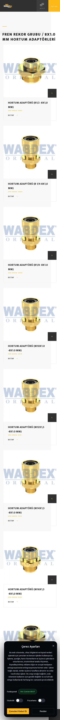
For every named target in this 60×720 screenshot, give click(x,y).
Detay (11, 115)
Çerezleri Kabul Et (18, 711)
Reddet (43, 711)
